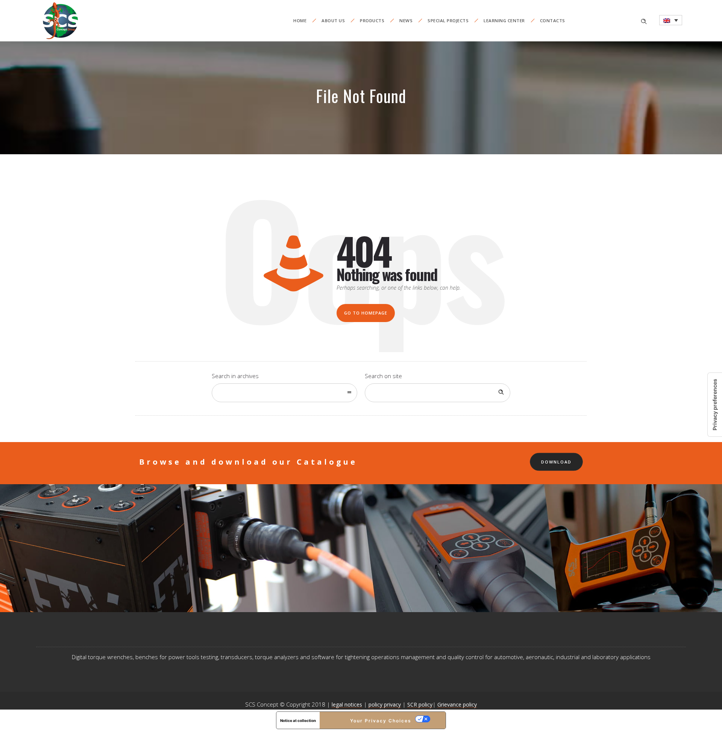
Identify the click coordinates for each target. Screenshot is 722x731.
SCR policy (419, 704)
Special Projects (448, 20)
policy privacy (385, 704)
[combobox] (284, 392)
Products (372, 20)
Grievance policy (457, 704)
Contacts (552, 20)
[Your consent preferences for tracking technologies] (715, 404)
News (406, 20)
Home (299, 20)
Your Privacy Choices (380, 720)
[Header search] (643, 20)
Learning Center (504, 20)
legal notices (347, 704)
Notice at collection (298, 720)
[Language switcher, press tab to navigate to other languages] (670, 20)
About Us (333, 20)
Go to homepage (365, 313)
